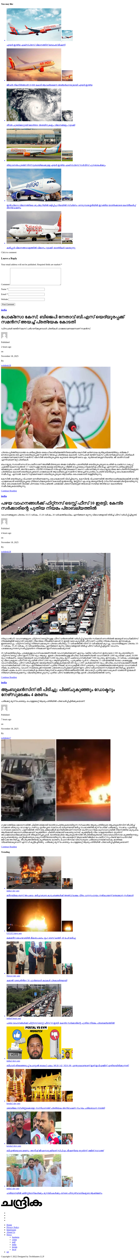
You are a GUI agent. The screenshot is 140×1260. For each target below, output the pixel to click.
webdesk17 (6, 738)
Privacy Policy (13, 1227)
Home (9, 1225)
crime (14, 1239)
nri (8, 1252)
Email (4, 294)
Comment (5, 284)
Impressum (11, 1230)
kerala (14, 1247)
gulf (13, 1242)
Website (4, 299)
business (15, 1237)
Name (4, 289)
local (14, 1249)
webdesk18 (6, 365)
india (14, 1244)
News (9, 1235)
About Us (11, 1232)
